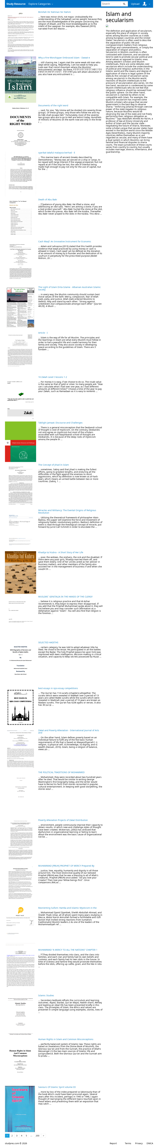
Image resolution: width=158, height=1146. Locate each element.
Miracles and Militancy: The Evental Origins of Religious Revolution (67, 511)
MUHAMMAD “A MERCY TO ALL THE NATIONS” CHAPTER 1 (67, 949)
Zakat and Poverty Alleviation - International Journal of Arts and (68, 731)
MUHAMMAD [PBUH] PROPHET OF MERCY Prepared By (66, 865)
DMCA (150, 1143)
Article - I (43, 332)
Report (113, 1143)
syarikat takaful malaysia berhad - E (56, 152)
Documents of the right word (53, 105)
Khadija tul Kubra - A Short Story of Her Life (60, 552)
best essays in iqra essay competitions (58, 688)
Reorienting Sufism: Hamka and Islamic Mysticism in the (67, 907)
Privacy (139, 1143)
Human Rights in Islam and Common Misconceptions (65, 1039)
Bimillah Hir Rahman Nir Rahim (54, 11)
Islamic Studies (46, 995)
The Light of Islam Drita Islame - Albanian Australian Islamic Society (69, 288)
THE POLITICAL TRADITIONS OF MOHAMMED (61, 772)
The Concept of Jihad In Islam (53, 464)
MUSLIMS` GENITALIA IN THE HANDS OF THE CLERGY (65, 596)
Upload (135, 4)
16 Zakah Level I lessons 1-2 (52, 377)
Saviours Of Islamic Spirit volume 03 (57, 1087)
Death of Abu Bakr (47, 199)
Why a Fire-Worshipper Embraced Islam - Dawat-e (64, 57)
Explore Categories (40, 4)
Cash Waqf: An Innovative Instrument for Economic (64, 241)
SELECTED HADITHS (48, 642)
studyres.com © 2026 (16, 1143)
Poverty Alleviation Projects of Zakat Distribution (63, 820)
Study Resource (15, 4)
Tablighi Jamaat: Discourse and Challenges (60, 422)
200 (37, 1135)
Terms (128, 1143)
